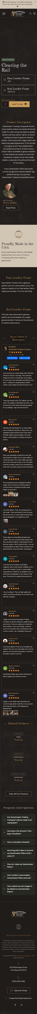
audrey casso (13, 638)
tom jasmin (12, 611)
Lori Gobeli (12, 502)
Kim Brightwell (13, 392)
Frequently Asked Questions (20, 998)
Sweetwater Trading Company (20, 349)
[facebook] (15, 1005)
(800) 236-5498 (18, 981)
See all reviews (12, 358)
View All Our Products (18, 794)
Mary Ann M (12, 419)
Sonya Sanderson (15, 474)
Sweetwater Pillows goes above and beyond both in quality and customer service (17, 675)
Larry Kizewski (13, 365)
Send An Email (20, 990)
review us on (24, 358)
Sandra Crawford (14, 666)
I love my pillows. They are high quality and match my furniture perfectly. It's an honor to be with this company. (18, 594)
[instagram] (21, 1005)
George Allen (13, 556)
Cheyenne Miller (14, 447)
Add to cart (17, 104)
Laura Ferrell (13, 529)
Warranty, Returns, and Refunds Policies (18, 935)
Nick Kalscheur (14, 693)
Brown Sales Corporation (23, 955)
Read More (10, 208)
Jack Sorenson (14, 584)
